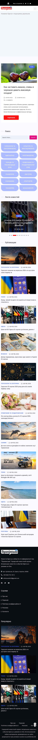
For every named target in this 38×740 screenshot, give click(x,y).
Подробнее (11, 117)
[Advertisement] (19, 35)
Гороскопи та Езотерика (10, 147)
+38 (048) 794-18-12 (9, 575)
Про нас (5, 596)
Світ (28, 174)
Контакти (5, 611)
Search (33, 137)
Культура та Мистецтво (28, 147)
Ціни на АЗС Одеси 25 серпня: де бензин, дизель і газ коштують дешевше (19, 223)
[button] (9, 235)
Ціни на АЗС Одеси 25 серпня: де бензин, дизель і (17, 329)
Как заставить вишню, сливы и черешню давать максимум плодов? (19, 90)
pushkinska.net (31, 737)
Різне (10, 174)
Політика (28, 155)
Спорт (28, 181)
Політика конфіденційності (11, 604)
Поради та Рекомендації (10, 165)
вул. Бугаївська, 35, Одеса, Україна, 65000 (15, 571)
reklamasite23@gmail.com (11, 578)
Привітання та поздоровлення (28, 165)
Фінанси (28, 188)
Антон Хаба (9, 97)
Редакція (5, 600)
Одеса (9, 155)
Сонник (9, 181)
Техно (10, 188)
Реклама (5, 608)
